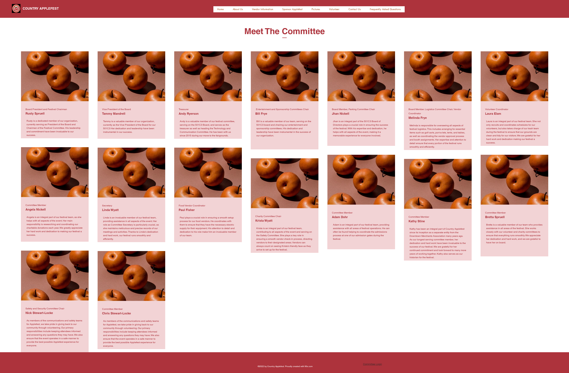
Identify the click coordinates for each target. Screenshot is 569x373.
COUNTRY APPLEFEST (41, 8)
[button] (238, 9)
